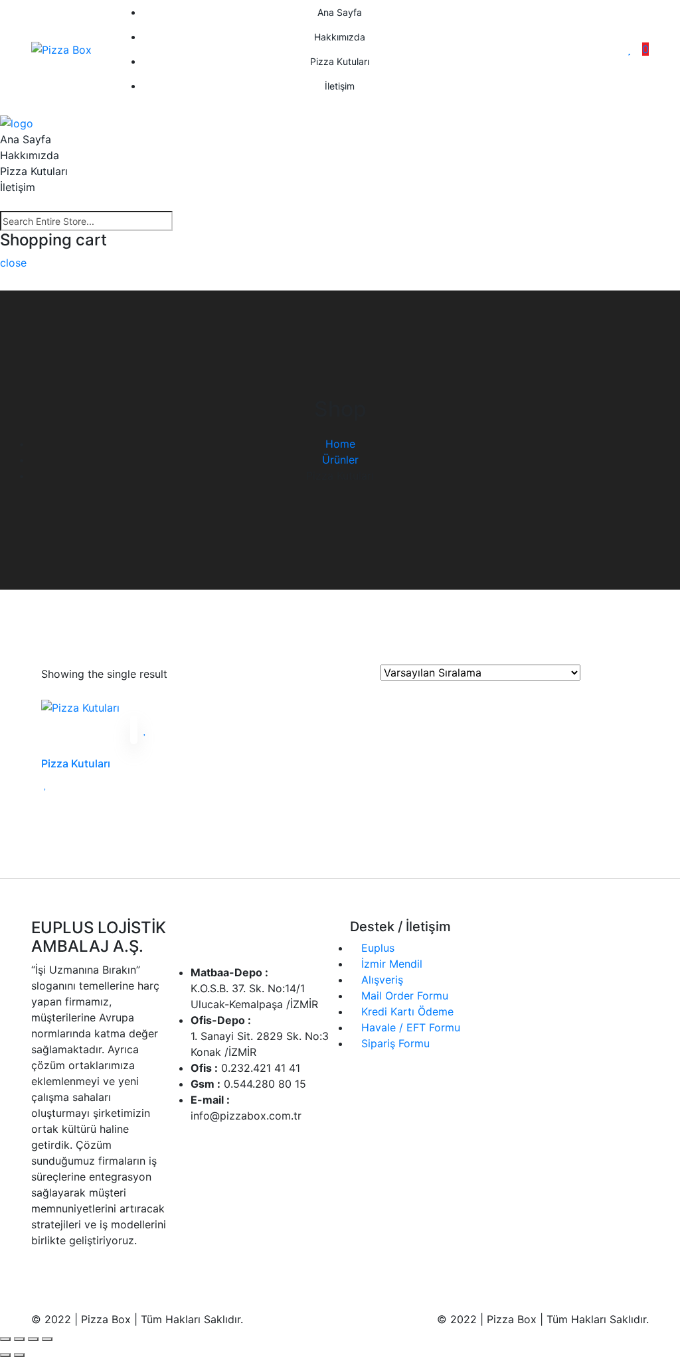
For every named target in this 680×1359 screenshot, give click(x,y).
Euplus (376, 947)
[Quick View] (133, 730)
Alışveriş (380, 979)
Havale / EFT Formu (409, 1027)
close (13, 262)
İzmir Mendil (390, 963)
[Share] (19, 1339)
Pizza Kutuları (339, 61)
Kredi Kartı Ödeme (406, 1011)
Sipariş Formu (394, 1043)
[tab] (595, 672)
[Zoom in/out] (47, 1339)
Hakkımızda (339, 36)
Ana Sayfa (339, 12)
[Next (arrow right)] (19, 1355)
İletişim (340, 86)
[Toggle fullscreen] (33, 1339)
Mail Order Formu (403, 995)
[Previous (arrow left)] (5, 1355)
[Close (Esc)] (5, 1339)
